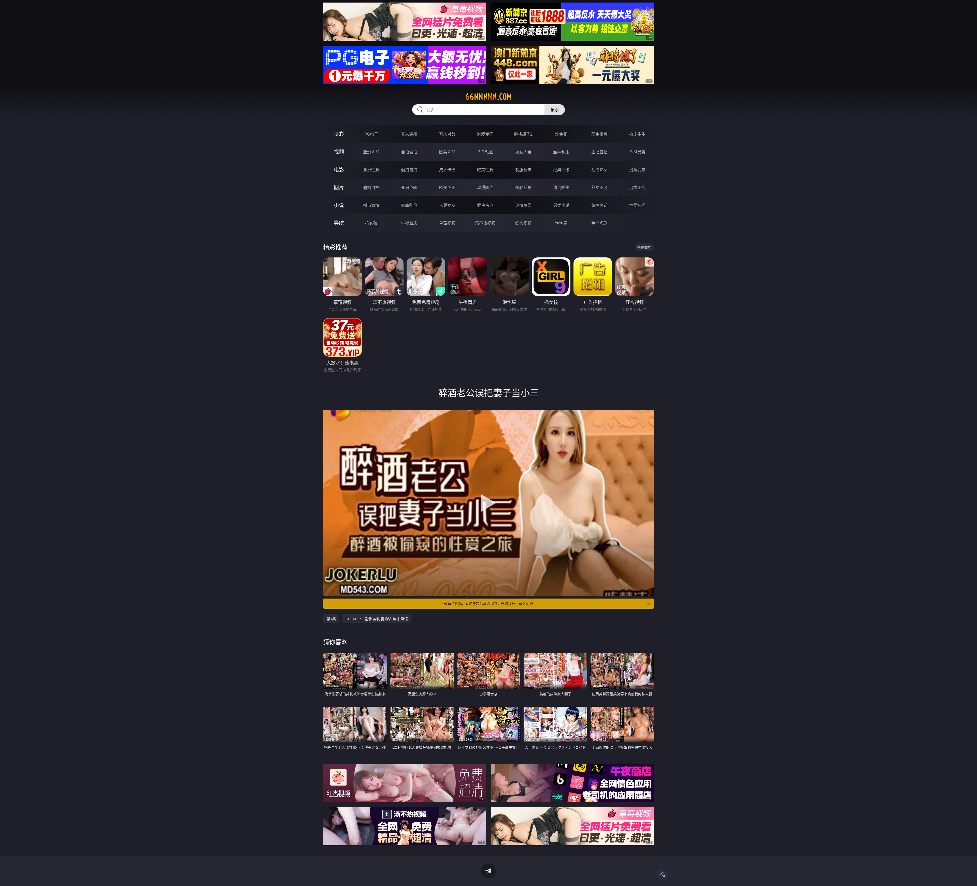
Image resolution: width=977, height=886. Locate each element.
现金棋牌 (599, 134)
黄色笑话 (599, 205)
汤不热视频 (485, 223)
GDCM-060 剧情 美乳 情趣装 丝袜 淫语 (377, 618)
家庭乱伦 (409, 205)
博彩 (339, 133)
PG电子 (371, 134)
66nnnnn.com (488, 97)
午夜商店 (409, 223)
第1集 (331, 618)
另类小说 (561, 205)
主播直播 (599, 152)
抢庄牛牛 (637, 134)
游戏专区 (485, 134)
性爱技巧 (637, 205)
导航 (339, 223)
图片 (339, 187)
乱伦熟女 (599, 169)
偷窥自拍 (371, 187)
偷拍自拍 (409, 169)
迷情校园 (523, 205)
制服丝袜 (523, 169)
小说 (339, 205)
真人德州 (409, 134)
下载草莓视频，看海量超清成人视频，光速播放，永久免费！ (488, 603)
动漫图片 (485, 187)
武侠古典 (485, 205)
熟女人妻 (523, 152)
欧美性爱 (485, 169)
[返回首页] (662, 875)
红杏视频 (523, 223)
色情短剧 (599, 223)
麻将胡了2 (523, 134)
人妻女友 (447, 205)
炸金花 (561, 134)
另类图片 (637, 187)
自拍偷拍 (409, 152)
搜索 (555, 109)
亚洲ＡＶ (371, 152)
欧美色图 (447, 187)
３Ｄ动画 (485, 152)
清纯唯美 (561, 187)
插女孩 (371, 223)
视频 (339, 151)
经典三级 (561, 169)
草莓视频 (447, 223)
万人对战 (447, 134)
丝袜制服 (561, 152)
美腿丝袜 (523, 187)
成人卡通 (447, 169)
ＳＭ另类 (637, 152)
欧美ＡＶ (447, 152)
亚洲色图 (409, 187)
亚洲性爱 (371, 169)
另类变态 (637, 169)
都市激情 (371, 205)
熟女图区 (599, 187)
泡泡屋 (561, 223)
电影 (339, 169)
